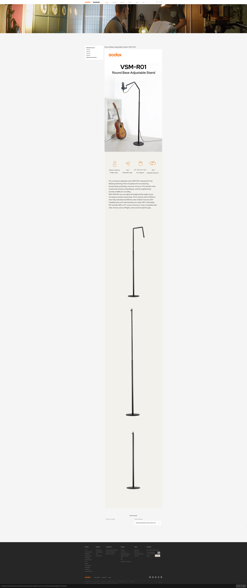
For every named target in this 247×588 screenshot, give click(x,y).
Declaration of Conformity (126, 561)
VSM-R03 (88, 55)
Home (86, 19)
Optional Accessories (91, 57)
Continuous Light (88, 552)
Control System (88, 565)
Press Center (137, 552)
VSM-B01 (88, 49)
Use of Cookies (96, 581)
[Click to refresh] (157, 556)
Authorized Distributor (138, 553)
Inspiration (122, 2)
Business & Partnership (110, 552)
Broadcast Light (88, 555)
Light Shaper (87, 567)
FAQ (122, 559)
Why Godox (136, 550)
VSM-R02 (88, 53)
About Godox (97, 577)
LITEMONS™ (87, 557)
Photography (98, 550)
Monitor (86, 563)
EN (161, 2)
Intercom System (88, 559)
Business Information (111, 581)
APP (122, 557)
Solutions (114, 2)
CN (159, 2)
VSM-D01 (88, 51)
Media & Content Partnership (112, 550)
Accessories (87, 569)
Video (97, 553)
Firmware (123, 550)
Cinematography (99, 552)
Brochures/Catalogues (125, 553)
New (143, 2)
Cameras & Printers (89, 571)
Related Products (90, 47)
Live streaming (99, 555)
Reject (243, 586)
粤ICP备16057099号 (114, 583)
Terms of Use (103, 581)
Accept (238, 586)
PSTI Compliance (132, 581)
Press (110, 577)
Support (130, 2)
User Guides (123, 552)
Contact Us (136, 555)
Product (107, 2)
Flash (86, 550)
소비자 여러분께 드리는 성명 (122, 581)
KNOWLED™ (87, 553)
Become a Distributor (110, 553)
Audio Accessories (96, 19)
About (137, 2)
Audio (90, 19)
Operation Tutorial (124, 555)
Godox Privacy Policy (88, 581)
